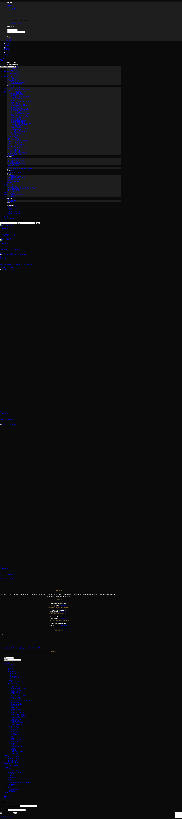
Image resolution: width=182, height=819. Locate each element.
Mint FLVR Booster (8, 420)
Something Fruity (17, 77)
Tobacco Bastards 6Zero (19, 131)
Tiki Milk (17, 151)
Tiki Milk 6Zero (16, 129)
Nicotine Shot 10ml (21, 129)
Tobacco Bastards (21, 153)
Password (4, 809)
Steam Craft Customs (18, 178)
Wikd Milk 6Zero (20, 125)
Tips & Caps (12, 177)
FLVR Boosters (13, 73)
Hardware (7, 157)
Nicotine (6, 186)
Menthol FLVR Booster (10, 250)
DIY (5, 92)
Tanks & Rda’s (16, 183)
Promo (6, 192)
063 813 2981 (54, 625)
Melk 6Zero (15, 114)
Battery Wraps (12, 160)
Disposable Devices (14, 165)
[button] (9, 5)
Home (2, 58)
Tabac (10, 208)
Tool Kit (10, 179)
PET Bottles (15, 196)
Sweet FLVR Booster (9, 575)
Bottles (6, 82)
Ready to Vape (12, 64)
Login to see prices (6, 238)
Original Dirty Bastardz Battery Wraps (23, 188)
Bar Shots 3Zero (20, 91)
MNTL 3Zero (19, 93)
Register (9, 2)
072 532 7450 (54, 605)
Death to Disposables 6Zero (24, 101)
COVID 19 (36, 648)
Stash (6, 216)
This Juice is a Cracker (19, 82)
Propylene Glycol (13, 78)
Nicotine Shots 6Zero (22, 96)
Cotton (13, 186)
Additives (7, 71)
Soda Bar (14, 75)
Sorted (10, 152)
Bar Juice (11, 134)
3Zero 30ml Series (17, 88)
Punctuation (19, 142)
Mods (9, 167)
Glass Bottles (12, 85)
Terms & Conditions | (14, 648)
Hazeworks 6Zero (17, 112)
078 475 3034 (54, 618)
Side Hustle (19, 146)
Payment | (3, 648)
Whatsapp (64, 605)
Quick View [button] (4, 228)
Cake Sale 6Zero (17, 107)
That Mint (11, 680)
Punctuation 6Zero (17, 119)
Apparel (6, 75)
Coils (13, 184)
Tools (13, 193)
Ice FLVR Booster (7, 235)
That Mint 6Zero (16, 128)
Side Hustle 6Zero (21, 115)
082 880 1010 (54, 612)
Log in (15, 813)
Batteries (11, 158)
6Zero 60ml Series (14, 104)
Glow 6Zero (15, 111)
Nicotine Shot (15, 162)
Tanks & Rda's (12, 175)
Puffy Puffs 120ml (21, 141)
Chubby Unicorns (17, 195)
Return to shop (16, 23)
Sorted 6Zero (15, 126)
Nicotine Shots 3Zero (22, 89)
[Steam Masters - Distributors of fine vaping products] (9, 50)
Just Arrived (11, 62)
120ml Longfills (13, 94)
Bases (6, 76)
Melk (16, 137)
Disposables (8, 90)
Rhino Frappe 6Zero (22, 113)
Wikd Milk (18, 154)
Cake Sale (14, 68)
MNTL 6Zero (15, 116)
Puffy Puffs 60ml (20, 110)
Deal (5, 88)
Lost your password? (7, 816)
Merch (6, 184)
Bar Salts (11, 196)
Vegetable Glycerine (18, 164)
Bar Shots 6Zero (20, 98)
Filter (38, 223)
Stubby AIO (15, 181)
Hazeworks (15, 72)
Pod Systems (15, 179)
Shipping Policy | (26, 648)
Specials (7, 215)
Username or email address (10, 806)
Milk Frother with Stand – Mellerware (17, 264)
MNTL (17, 139)
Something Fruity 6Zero (23, 117)
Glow (13, 70)
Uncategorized (9, 218)
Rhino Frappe (19, 144)
